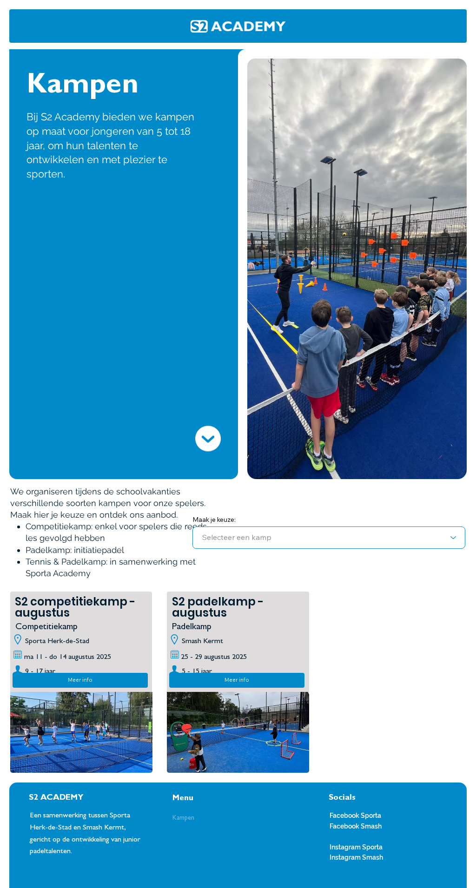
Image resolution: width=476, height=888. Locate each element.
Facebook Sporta (355, 815)
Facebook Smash (356, 826)
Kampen (183, 818)
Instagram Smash (356, 857)
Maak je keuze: (214, 519)
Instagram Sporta (356, 847)
